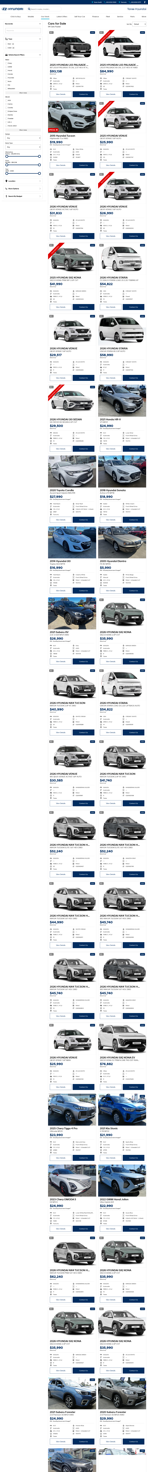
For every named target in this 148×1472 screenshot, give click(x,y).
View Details (60, 94)
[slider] (6, 156)
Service (120, 16)
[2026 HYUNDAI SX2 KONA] (122, 613)
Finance (95, 16)
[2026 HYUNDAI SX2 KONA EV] (122, 1039)
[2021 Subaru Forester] (72, 1393)
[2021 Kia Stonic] (122, 1110)
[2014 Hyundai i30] (72, 542)
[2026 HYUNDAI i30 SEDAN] (72, 401)
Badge (7, 134)
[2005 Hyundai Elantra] (122, 542)
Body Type (9, 143)
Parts (132, 16)
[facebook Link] (144, 2)
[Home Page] (12, 9)
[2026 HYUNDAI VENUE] (72, 188)
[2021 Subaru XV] (72, 613)
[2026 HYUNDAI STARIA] (122, 259)
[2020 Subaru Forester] (122, 1393)
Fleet (108, 16)
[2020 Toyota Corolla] (72, 471)
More (144, 16)
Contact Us (83, 94)
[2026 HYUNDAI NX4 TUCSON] (72, 684)
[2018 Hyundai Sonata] (122, 471)
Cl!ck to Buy (16, 16)
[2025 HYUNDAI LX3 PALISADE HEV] (72, 46)
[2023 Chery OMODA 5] (72, 1181)
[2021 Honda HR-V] (122, 401)
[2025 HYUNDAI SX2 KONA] (72, 259)
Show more (23, 93)
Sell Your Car (79, 16)
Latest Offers (62, 16)
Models (31, 16)
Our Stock (45, 16)
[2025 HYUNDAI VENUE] (122, 117)
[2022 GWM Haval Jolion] (122, 1181)
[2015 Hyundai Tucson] (72, 117)
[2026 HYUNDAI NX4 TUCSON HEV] (72, 826)
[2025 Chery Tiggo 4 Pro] (72, 1110)
